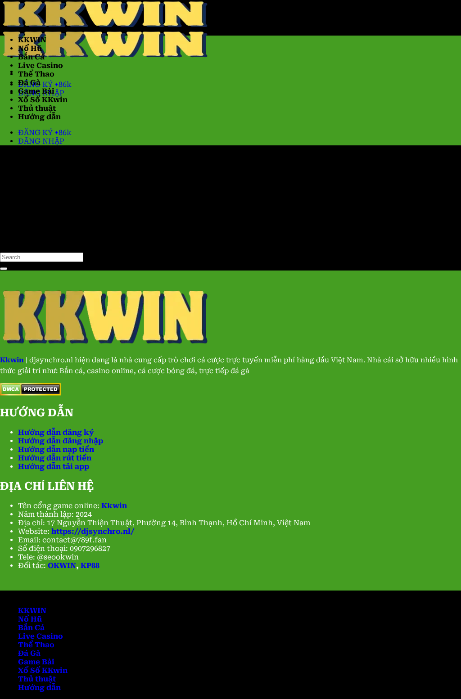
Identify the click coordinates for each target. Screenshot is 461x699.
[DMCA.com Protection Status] (30, 393)
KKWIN (32, 40)
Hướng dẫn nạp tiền (56, 449)
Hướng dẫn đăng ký (56, 432)
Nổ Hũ (30, 48)
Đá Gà (29, 82)
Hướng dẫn (39, 117)
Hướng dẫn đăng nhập (60, 441)
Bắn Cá (31, 57)
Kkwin (114, 505)
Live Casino (40, 65)
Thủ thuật (37, 108)
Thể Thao (36, 74)
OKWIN (62, 565)
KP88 (90, 565)
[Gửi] (3, 268)
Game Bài (36, 91)
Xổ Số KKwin (43, 99)
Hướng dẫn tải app (53, 466)
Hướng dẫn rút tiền (54, 458)
